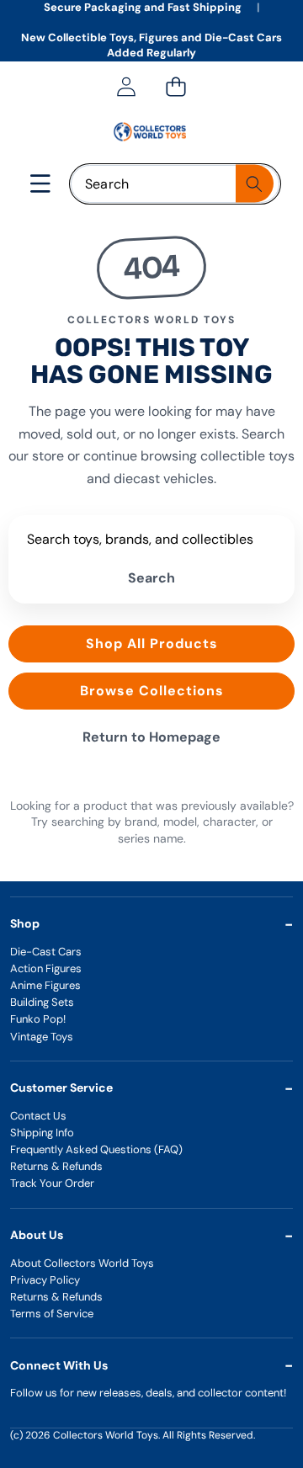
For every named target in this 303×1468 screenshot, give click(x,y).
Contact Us (38, 1116)
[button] (175, 87)
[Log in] (126, 87)
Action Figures (46, 968)
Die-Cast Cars (46, 951)
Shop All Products (152, 643)
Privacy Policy (45, 1280)
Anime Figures (45, 985)
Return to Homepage (151, 737)
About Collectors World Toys (82, 1263)
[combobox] (175, 184)
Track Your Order (52, 1183)
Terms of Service (51, 1313)
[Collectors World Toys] (151, 131)
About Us (36, 1234)
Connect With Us (59, 1365)
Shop (25, 923)
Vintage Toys (41, 1036)
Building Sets (42, 1002)
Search (151, 578)
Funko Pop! (38, 1019)
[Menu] (41, 184)
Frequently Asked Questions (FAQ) (96, 1149)
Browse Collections (152, 690)
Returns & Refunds (56, 1166)
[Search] (255, 184)
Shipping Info (42, 1132)
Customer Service (61, 1087)
